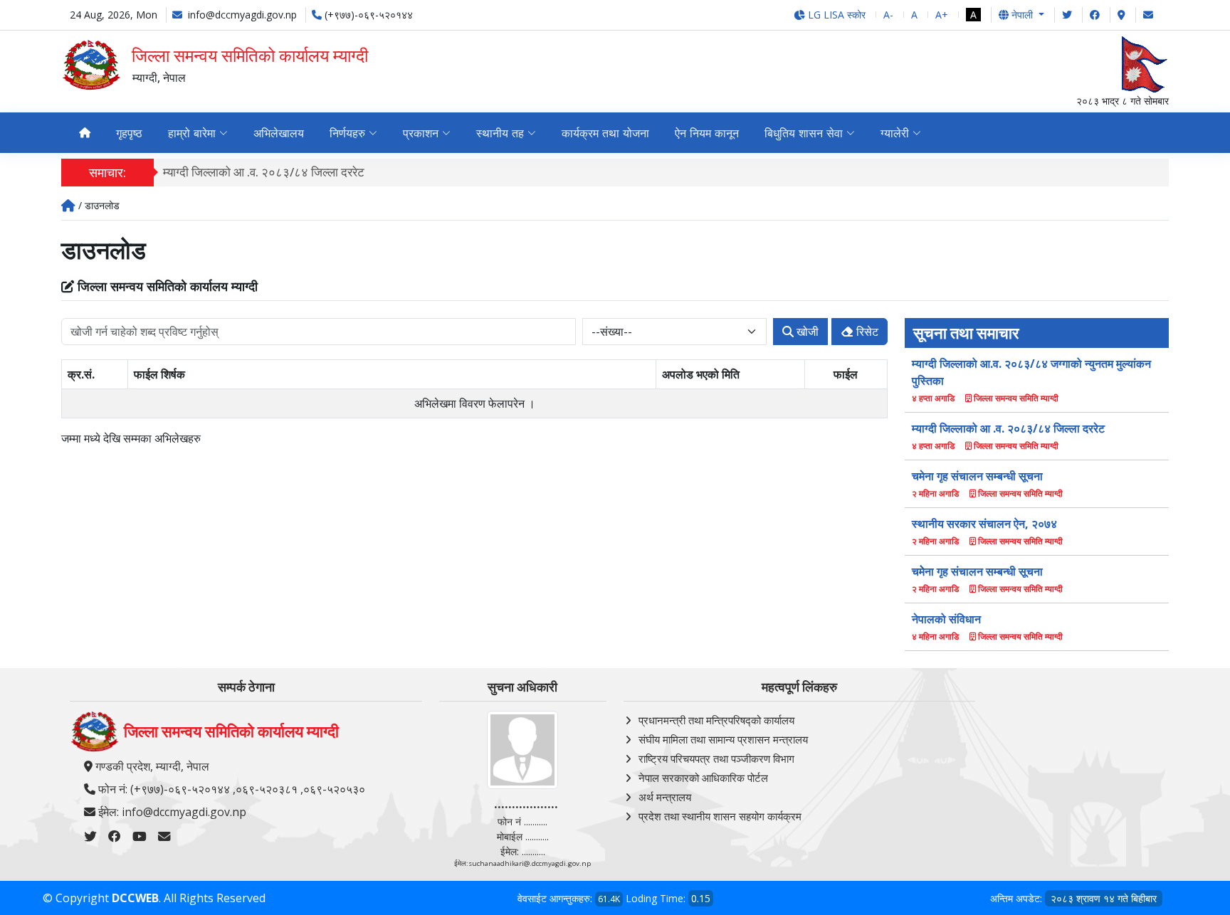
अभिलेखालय (278, 133)
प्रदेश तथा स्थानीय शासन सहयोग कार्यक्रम (719, 816)
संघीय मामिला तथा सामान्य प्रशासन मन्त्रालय (723, 739)
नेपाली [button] (1022, 14)
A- (888, 14)
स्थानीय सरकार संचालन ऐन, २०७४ (984, 523)
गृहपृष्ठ (129, 133)
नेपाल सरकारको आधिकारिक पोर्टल (703, 778)
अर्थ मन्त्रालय (664, 797)
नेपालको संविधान (946, 619)
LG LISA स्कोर (835, 14)
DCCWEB (135, 898)
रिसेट (865, 331)
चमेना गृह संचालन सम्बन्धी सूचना (977, 476)
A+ (941, 14)
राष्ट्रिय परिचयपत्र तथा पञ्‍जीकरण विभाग (716, 758)
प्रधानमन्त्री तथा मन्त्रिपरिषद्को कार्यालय (716, 720)
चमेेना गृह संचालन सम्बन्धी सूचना (977, 571)
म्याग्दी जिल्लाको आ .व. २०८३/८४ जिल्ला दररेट (263, 172)
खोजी (806, 331)
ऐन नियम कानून (707, 133)
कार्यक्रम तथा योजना (605, 133)
